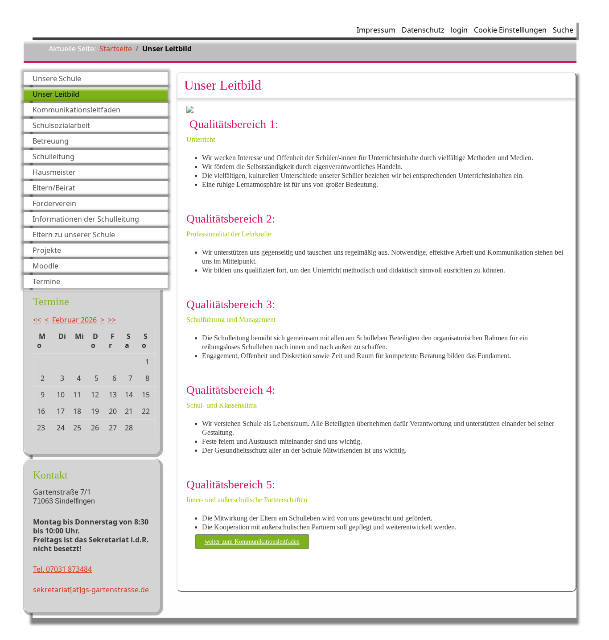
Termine (46, 281)
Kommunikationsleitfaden (76, 110)
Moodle (45, 266)
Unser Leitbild (56, 94)
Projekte (47, 250)
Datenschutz (423, 30)
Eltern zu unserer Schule (74, 234)
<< (37, 320)
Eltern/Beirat (54, 188)
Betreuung (51, 141)
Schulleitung (53, 156)
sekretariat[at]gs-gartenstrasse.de (91, 590)
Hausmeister (54, 172)
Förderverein (54, 203)
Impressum (376, 30)
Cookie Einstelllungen (510, 30)
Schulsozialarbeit (61, 125)
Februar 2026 (74, 320)
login (459, 30)
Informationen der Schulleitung (86, 219)
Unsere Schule (57, 78)
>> (112, 320)
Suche (563, 30)
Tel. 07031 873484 (62, 569)
